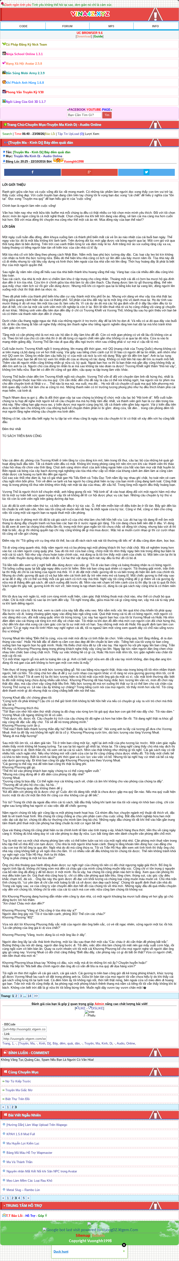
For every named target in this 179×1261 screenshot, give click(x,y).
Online (130, 1043)
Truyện (89, 1043)
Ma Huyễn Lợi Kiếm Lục (23, 1143)
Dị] (49, 1043)
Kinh (42, 1043)
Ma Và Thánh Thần (19, 1162)
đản (77, 1043)
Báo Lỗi (50, 134)
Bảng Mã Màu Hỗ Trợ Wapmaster (29, 1152)
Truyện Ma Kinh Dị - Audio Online (38, 156)
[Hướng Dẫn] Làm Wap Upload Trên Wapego (37, 1125)
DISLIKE (97, 1008)
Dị (111, 1043)
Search (7, 134)
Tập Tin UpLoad (68, 134)
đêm (62, 1043)
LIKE (82, 1008)
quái (70, 1043)
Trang (6, 1043)
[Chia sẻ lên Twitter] (146, 172)
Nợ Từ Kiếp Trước (18, 1081)
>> (36, 996)
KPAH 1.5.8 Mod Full (21, 1134)
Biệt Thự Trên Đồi (17, 1099)
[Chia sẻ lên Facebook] (32, 172)
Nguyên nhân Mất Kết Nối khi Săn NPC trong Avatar (42, 1171)
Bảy (55, 1043)
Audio (120, 1043)
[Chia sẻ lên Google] (90, 172)
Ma (32, 1043)
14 (29, 996)
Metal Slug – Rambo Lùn (23, 1190)
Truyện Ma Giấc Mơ (19, 1090)
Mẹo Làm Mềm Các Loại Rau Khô (29, 1180)
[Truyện (23, 1043)
